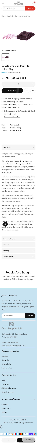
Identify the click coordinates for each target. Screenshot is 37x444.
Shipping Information (9, 388)
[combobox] (18, 8)
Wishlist (4, 412)
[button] (4, 72)
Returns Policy (6, 364)
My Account (6, 408)
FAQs (3, 380)
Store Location (7, 368)
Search (30, 8)
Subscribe (30, 316)
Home (3, 16)
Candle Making (15, 128)
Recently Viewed (7, 392)
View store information (12, 117)
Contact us (5, 360)
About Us (5, 356)
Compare (5, 404)
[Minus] (4, 84)
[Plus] (33, 84)
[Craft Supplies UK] (18, 3)
